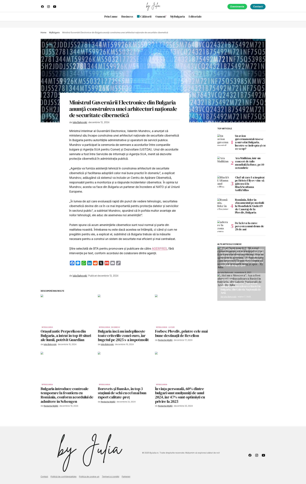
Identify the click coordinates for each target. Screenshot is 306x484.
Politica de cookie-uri (89, 476)
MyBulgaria (54, 32)
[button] (263, 16)
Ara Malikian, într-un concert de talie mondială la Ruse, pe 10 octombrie (249, 163)
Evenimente (237, 6)
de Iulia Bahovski (228, 296)
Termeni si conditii (110, 476)
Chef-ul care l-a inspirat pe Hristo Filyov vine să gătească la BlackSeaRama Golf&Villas (250, 184)
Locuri (172, 327)
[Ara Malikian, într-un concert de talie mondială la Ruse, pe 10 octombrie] (223, 162)
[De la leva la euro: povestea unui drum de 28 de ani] (223, 226)
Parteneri (126, 476)
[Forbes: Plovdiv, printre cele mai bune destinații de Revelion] (181, 310)
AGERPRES (159, 248)
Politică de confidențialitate (63, 476)
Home (43, 32)
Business (115, 327)
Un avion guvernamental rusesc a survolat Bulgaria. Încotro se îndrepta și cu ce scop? (250, 142)
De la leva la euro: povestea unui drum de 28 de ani (249, 226)
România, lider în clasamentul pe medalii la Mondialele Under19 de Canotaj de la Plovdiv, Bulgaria (249, 206)
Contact (258, 6)
